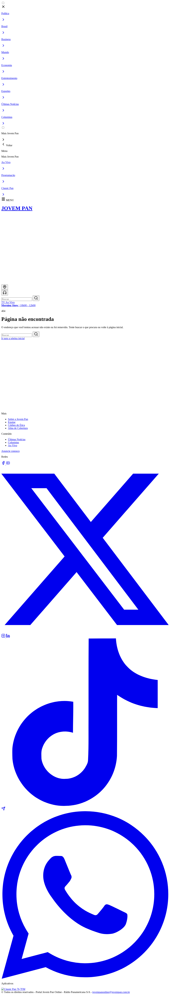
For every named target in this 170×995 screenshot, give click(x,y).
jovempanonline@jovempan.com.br (111, 992)
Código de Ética (16, 425)
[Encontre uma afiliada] (4, 287)
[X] (85, 632)
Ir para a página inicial (13, 338)
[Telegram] (3, 809)
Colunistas (13, 442)
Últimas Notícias (16, 439)
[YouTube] (8, 464)
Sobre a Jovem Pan (18, 419)
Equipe (11, 422)
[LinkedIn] (8, 636)
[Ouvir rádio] (4, 292)
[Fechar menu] (3, 7)
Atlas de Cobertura (18, 428)
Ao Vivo (12, 445)
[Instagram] (3, 636)
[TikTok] (85, 805)
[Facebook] (3, 464)
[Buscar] (36, 298)
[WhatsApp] (85, 977)
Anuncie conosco (10, 451)
